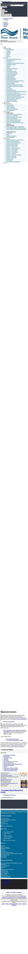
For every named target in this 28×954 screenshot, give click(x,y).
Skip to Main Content (5, 1)
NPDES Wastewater (11, 79)
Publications (9, 133)
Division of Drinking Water (12, 141)
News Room (6, 102)
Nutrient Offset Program (11, 118)
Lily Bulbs (5, 760)
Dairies (8, 67)
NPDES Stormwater (11, 78)
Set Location (3, 6)
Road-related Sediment (8, 765)
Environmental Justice (11, 71)
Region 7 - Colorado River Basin (13, 154)
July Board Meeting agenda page (16, 746)
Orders (7, 55)
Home (4, 47)
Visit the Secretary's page (6, 779)
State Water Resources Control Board (14, 140)
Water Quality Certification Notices (14, 114)
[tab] (1, 2)
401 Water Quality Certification (13, 98)
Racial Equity (9, 88)
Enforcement (9, 70)
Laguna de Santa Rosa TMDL (10, 770)
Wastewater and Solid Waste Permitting (15, 97)
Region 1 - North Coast (11, 146)
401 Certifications (10, 110)
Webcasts (8, 56)
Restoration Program (11, 90)
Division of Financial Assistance (13, 142)
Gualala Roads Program (11, 74)
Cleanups (8, 65)
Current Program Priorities (9, 755)
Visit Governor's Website (6, 775)
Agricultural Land (10, 60)
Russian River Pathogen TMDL (10, 768)
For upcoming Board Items (12, 739)
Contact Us (6, 23)
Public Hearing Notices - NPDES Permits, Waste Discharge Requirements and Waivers (16, 128)
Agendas (8, 52)
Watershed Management (11, 101)
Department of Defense (11, 68)
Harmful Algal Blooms (8, 762)
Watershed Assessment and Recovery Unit (16, 94)
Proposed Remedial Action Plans (13, 119)
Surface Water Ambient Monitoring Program (16, 91)
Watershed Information (11, 99)
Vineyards (5, 759)
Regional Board (7, 48)
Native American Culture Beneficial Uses (12, 764)
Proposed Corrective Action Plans (14, 117)
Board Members (10, 49)
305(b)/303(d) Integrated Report (13, 59)
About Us (5, 22)
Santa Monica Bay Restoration (13, 161)
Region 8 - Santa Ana (11, 156)
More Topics (3, 752)
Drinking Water (9, 159)
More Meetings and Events (9, 795)
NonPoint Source (10, 76)
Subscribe (5, 24)
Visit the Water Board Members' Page (9, 783)
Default (2, 9)
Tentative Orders (10, 105)
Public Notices (7, 111)
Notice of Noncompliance (12, 109)
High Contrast (4, 11)
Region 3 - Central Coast (12, 149)
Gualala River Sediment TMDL (10, 769)
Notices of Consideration (12, 115)
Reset (2, 12)
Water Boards (6, 138)
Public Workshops (10, 137)
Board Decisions (7, 103)
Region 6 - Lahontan (11, 153)
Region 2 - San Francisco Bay (13, 148)
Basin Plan (8, 61)
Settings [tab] (5, 26)
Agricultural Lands (7, 757)
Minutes (8, 53)
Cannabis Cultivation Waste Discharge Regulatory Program (15, 64)
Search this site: (4, 40)
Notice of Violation (10, 107)
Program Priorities (10, 83)
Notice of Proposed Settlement (13, 121)
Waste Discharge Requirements (13, 95)
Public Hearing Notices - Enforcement (15, 126)
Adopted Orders (10, 106)
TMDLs (5, 766)
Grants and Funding (10, 75)
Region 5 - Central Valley (12, 152)
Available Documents (11, 136)
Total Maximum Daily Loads (13, 92)
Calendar (8, 51)
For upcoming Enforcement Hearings (14, 740)
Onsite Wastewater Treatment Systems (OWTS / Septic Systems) (15, 81)
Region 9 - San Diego (11, 157)
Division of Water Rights (12, 145)
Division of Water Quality (12, 144)
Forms (7, 134)
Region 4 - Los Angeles (11, 150)
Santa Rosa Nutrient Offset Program (14, 84)
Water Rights (9, 160)
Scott (4, 761)
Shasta (8, 761)
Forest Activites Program (12, 72)
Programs (5, 57)
